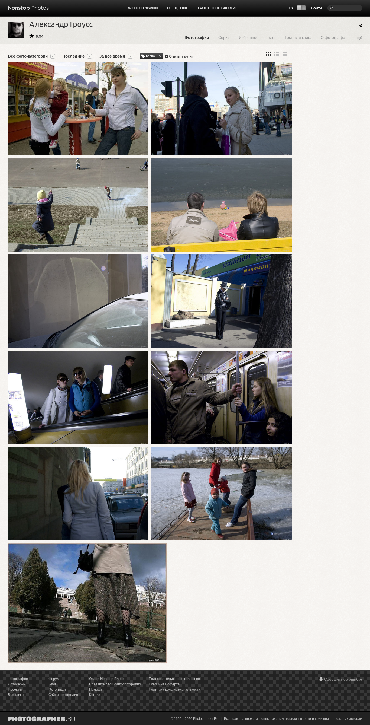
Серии (224, 37)
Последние (73, 56)
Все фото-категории (28, 56)
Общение (178, 8)
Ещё (358, 37)
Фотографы (57, 689)
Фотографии (143, 8)
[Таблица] (276, 54)
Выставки (16, 695)
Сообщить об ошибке (343, 679)
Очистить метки (181, 56)
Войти (316, 8)
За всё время (112, 56)
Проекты (15, 689)
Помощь (96, 689)
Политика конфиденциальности (174, 689)
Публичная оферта (164, 684)
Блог (272, 37)
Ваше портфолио (218, 8)
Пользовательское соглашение (174, 679)
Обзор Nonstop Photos (107, 679)
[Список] (285, 54)
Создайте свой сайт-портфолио (115, 684)
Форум (53, 679)
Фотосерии (16, 684)
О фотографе (333, 37)
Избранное (248, 37)
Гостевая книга (298, 37)
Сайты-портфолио (63, 695)
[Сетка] (268, 54)
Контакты (96, 695)
